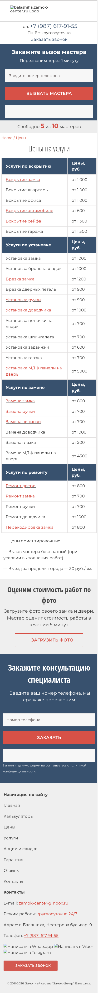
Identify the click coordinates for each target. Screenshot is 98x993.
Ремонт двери (21, 485)
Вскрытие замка (23, 179)
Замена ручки (20, 411)
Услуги (11, 838)
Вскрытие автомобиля (29, 210)
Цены (9, 827)
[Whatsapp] (28, 946)
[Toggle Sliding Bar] (80, 12)
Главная (12, 805)
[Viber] (73, 946)
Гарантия (13, 859)
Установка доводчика (28, 310)
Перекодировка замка (30, 527)
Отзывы (12, 870)
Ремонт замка (20, 496)
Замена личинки (23, 421)
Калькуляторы (19, 816)
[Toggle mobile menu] (89, 10)
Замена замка (20, 400)
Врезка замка (20, 279)
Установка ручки (23, 299)
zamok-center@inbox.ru (43, 903)
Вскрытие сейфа (23, 221)
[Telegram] (27, 952)
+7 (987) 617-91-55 (53, 26)
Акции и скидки (21, 848)
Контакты (13, 881)
